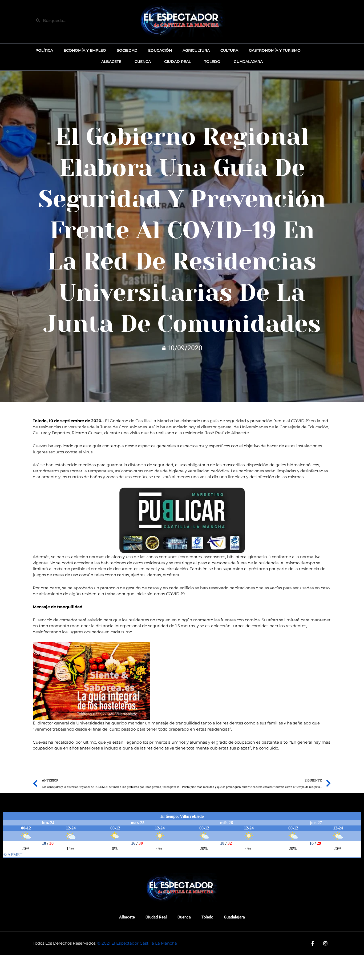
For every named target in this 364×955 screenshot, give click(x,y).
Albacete (127, 917)
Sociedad (127, 50)
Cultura (229, 50)
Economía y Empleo (85, 50)
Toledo (207, 917)
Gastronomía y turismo (275, 50)
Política (44, 50)
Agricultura (196, 50)
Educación (160, 50)
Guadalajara (234, 917)
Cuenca (184, 917)
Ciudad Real (156, 917)
